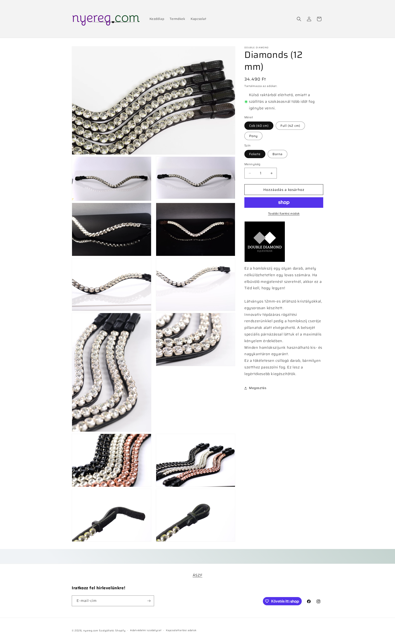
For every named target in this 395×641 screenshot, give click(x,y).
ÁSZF (197, 575)
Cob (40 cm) (259, 125)
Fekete (255, 154)
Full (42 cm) (290, 125)
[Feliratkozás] (149, 600)
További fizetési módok (284, 213)
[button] (299, 19)
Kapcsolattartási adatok (181, 630)
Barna (277, 154)
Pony (253, 135)
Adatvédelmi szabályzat (145, 630)
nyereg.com (90, 631)
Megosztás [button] (257, 387)
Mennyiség (252, 164)
